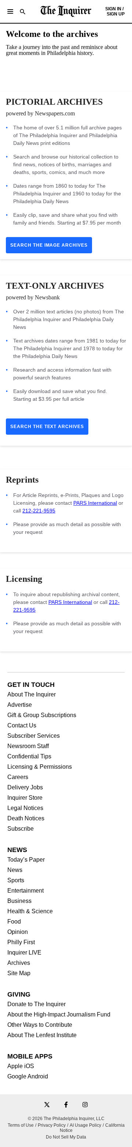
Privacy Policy (52, 1125)
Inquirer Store (25, 798)
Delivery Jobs (25, 787)
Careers (17, 777)
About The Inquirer (31, 695)
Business (19, 901)
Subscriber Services (33, 736)
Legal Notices (25, 808)
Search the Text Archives (47, 426)
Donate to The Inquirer (36, 1004)
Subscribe (20, 829)
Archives (18, 963)
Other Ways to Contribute (39, 1025)
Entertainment (25, 891)
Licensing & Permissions (39, 767)
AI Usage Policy (85, 1125)
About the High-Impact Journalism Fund (58, 1015)
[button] (10, 11)
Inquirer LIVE (24, 953)
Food (14, 922)
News (14, 870)
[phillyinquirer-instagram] (85, 1105)
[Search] (22, 12)
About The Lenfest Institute (42, 1035)
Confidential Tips (29, 757)
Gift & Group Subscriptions (41, 715)
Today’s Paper (26, 860)
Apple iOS (20, 1066)
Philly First (21, 942)
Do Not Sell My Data (66, 1137)
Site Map (18, 973)
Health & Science (30, 911)
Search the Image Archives (49, 245)
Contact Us (21, 726)
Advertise (19, 705)
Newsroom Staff (28, 746)
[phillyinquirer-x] (47, 1105)
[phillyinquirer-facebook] (66, 1105)
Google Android (27, 1077)
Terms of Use (21, 1125)
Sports (15, 880)
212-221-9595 (38, 511)
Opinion (17, 932)
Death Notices (25, 818)
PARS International (95, 503)
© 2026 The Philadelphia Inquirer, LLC (66, 1118)
